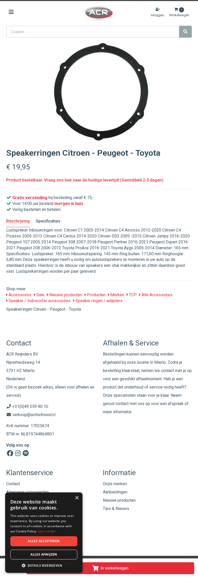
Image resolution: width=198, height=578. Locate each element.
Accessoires (19, 294)
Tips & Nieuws (116, 508)
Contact (13, 483)
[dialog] (43, 532)
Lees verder (47, 531)
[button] (43, 565)
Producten (95, 294)
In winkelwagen (114, 568)
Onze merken (115, 483)
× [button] (77, 498)
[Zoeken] (185, 32)
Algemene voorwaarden (27, 492)
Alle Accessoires (156, 294)
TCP (132, 294)
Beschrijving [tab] (18, 221)
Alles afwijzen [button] (43, 554)
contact (122, 403)
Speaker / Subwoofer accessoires (39, 300)
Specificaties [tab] (48, 221)
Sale (39, 294)
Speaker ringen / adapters (98, 300)
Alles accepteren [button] (44, 541)
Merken (116, 294)
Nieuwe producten (65, 294)
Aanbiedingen (115, 492)
